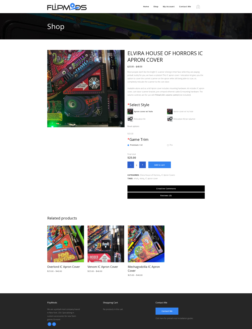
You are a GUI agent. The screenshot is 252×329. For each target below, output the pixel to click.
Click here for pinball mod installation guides (174, 318)
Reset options (133, 126)
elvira (142, 178)
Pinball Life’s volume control (167, 95)
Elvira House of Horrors (150, 175)
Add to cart (159, 165)
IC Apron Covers (168, 175)
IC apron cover (151, 178)
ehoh (136, 178)
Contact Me (167, 311)
